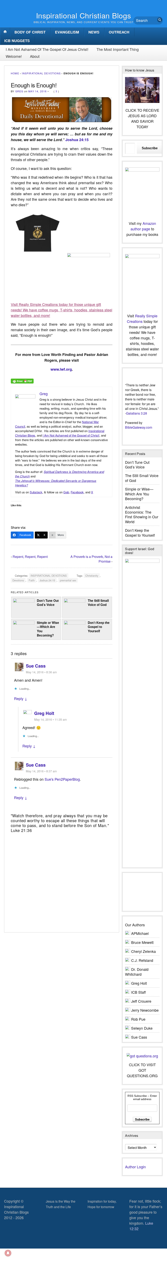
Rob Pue (138, 1019)
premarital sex (68, 580)
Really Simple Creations (142, 318)
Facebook (77, 492)
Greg (19, 91)
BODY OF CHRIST (30, 32)
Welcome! (14, 56)
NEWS (93, 32)
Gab (66, 492)
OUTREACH (119, 32)
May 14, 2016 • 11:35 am (50, 719)
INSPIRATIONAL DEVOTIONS (41, 73)
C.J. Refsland (142, 960)
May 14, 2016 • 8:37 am (41, 771)
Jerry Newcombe (145, 1010)
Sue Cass (36, 666)
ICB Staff (138, 992)
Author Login (135, 1166)
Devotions (18, 580)
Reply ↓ (20, 698)
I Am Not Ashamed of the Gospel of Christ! (71, 435)
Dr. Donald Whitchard (136, 972)
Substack (36, 492)
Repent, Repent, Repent (30, 556)
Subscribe (150, 148)
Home (15, 73)
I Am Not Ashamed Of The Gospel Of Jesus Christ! (47, 49)
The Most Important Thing (118, 49)
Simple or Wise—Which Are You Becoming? (48, 629)
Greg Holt (44, 713)
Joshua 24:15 (77, 139)
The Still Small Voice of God (98, 602)
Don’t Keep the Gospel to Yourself (99, 626)
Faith (32, 580)
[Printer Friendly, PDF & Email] (22, 381)
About (35, 56)
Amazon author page (143, 226)
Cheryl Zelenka (143, 951)
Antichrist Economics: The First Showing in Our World (141, 514)
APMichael (140, 933)
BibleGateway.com (138, 427)
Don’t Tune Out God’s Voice (48, 602)
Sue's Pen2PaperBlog (62, 779)
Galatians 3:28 (136, 413)
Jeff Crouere (141, 1001)
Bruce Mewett (142, 942)
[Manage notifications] (8, 1253)
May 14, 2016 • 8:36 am (41, 672)
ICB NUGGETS (17, 40)
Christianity (91, 576)
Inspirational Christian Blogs (83, 15)
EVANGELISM (67, 32)
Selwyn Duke (142, 1028)
